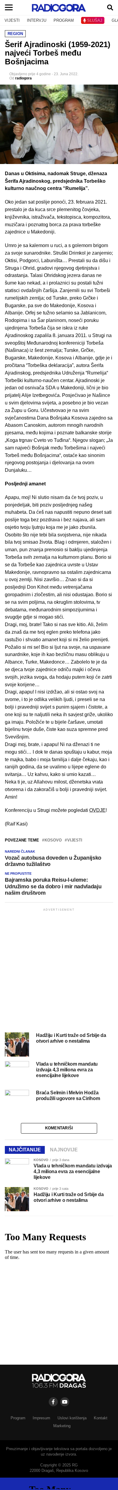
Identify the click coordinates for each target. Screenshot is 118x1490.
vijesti (74, 840)
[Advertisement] (59, 971)
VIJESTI (12, 20)
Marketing (61, 1426)
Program (18, 1418)
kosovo (53, 840)
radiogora (23, 78)
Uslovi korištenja (72, 1418)
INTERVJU (36, 20)
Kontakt (100, 1418)
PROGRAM (64, 20)
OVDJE (97, 810)
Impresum (41, 1418)
